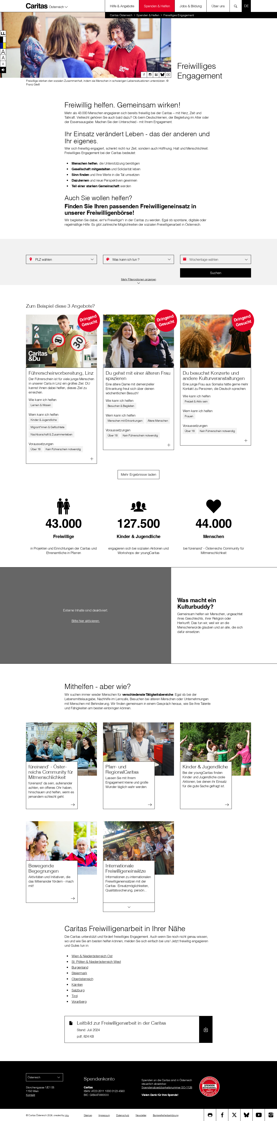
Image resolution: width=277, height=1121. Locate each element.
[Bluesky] (162, 75)
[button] (58, 6)
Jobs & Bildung (191, 6)
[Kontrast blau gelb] (3, 46)
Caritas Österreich (121, 15)
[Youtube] (168, 75)
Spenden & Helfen (157, 6)
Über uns (218, 6)
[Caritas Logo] (37, 6)
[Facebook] (144, 75)
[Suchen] (237, 6)
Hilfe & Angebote (122, 6)
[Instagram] (150, 75)
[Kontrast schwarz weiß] (3, 39)
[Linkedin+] (156, 75)
